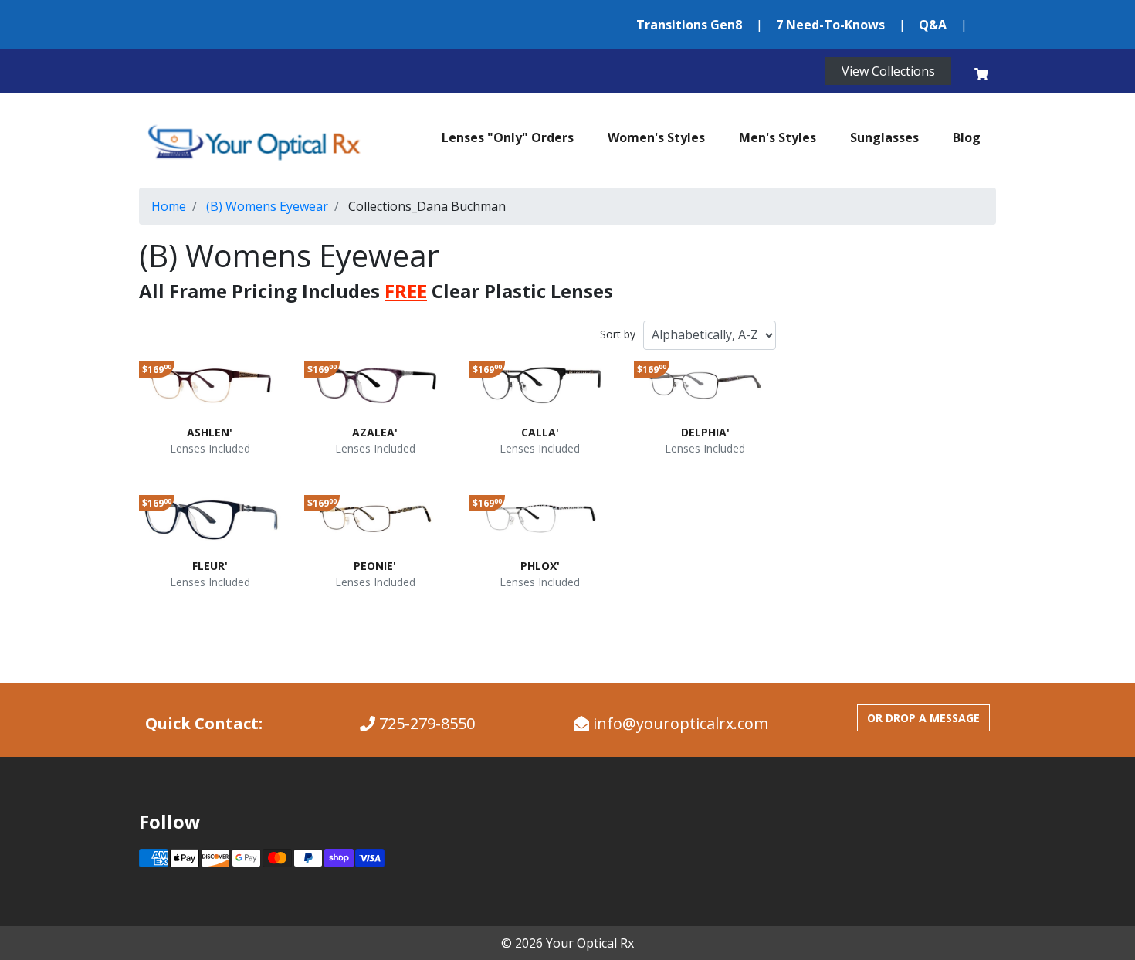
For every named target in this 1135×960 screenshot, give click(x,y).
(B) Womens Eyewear (267, 206)
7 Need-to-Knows (830, 24)
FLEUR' (210, 565)
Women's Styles (656, 137)
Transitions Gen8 (689, 24)
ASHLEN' (209, 432)
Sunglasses (884, 137)
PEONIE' (375, 565)
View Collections (888, 71)
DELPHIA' (705, 432)
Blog (967, 137)
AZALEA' (375, 432)
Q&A (933, 24)
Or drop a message (923, 718)
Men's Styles (777, 137)
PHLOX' (540, 565)
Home (168, 206)
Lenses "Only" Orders (508, 137)
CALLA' (540, 432)
